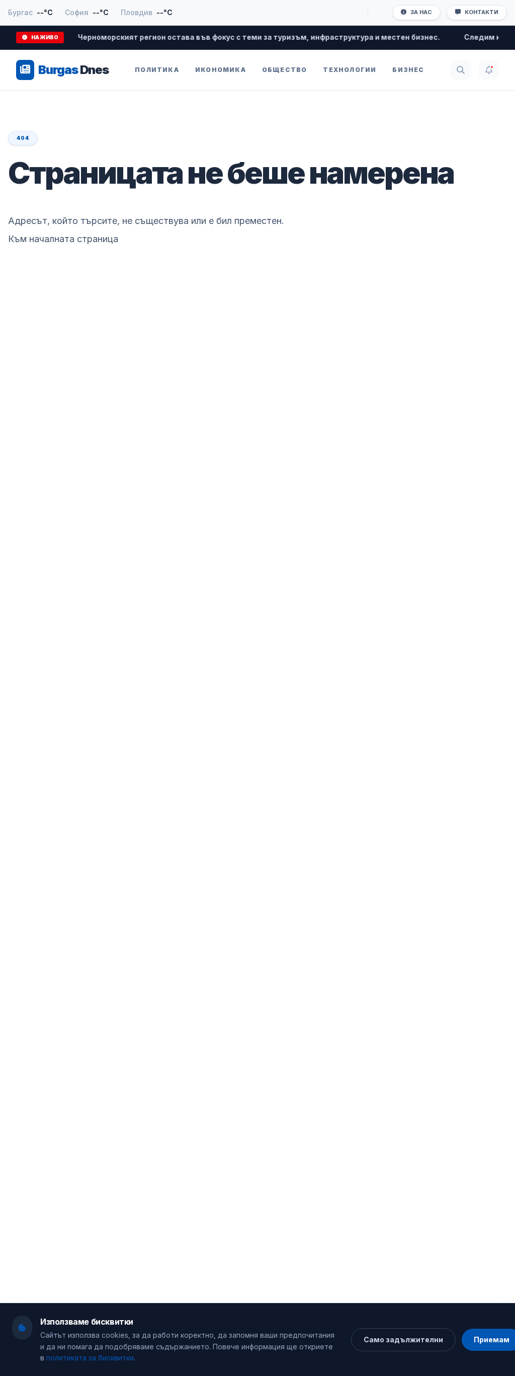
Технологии (349, 69)
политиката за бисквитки (90, 1357)
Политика (157, 69)
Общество (284, 69)
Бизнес (408, 69)
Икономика (220, 69)
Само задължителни (403, 1339)
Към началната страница (63, 239)
